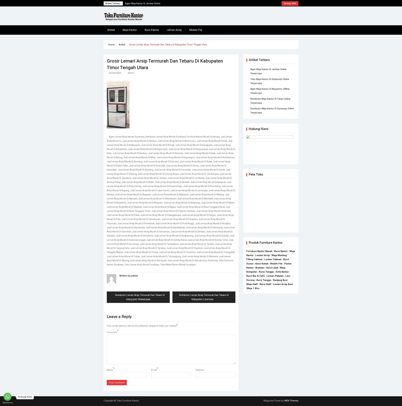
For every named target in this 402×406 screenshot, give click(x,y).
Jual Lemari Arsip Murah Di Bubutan (161, 161)
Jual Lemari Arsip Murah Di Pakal (123, 215)
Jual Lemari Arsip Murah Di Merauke (195, 198)
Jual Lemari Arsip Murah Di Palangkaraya (160, 215)
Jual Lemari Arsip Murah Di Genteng (135, 169)
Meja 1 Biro (253, 288)
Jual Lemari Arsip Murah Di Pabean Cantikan (173, 211)
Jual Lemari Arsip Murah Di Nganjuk (124, 207)
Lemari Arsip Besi (283, 284)
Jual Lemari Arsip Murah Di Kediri (137, 182)
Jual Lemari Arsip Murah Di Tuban (123, 256)
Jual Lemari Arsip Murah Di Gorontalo (172, 169)
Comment (112, 332)
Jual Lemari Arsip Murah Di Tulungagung (161, 256)
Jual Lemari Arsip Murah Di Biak (199, 153)
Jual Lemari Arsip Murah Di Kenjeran (208, 182)
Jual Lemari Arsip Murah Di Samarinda (126, 227)
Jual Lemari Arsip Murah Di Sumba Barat (166, 240)
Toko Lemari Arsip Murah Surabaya (141, 264)
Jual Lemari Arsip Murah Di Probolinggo (174, 223)
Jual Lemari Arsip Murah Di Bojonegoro (175, 157)
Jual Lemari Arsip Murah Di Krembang (201, 186)
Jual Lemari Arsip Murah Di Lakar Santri (149, 190)
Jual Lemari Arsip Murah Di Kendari (172, 182)
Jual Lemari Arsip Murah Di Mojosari (145, 202)
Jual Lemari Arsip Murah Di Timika (141, 252)
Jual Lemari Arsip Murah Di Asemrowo (177, 141)
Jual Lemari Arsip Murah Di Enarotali (147, 165)
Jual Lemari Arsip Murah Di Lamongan (189, 190)
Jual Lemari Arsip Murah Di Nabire (218, 202)
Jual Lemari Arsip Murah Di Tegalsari (185, 248)
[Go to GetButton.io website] (8, 403)
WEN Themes (291, 400)
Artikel (111, 29)
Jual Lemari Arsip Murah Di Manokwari (157, 198)
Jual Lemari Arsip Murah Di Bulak (196, 161)
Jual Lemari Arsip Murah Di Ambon (139, 141)
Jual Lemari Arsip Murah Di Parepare (179, 219)
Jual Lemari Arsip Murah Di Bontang (124, 161)
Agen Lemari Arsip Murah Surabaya (126, 136)
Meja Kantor (130, 29)
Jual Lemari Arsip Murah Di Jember (149, 178)
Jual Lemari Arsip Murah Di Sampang (204, 227)
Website (200, 370)
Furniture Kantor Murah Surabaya (203, 136)
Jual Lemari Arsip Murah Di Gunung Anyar (158, 174)
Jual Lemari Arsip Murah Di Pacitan (213, 211)
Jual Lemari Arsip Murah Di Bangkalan (194, 145)
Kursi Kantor (152, 29)
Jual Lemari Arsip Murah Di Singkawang (173, 235)
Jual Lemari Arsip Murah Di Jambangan (199, 174)
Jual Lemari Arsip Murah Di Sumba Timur (207, 240)
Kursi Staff (265, 284)
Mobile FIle (195, 29)
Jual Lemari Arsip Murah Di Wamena (200, 256)
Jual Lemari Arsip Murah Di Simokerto (134, 235)
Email (154, 370)
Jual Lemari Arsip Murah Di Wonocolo (148, 260)
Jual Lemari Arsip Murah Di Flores (182, 165)
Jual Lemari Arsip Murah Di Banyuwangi (188, 149)
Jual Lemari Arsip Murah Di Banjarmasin (148, 149)
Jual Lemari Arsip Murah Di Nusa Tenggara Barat (201, 207)
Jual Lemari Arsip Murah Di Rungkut (213, 223)
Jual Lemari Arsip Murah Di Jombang (186, 178)
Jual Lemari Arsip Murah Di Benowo (165, 153)
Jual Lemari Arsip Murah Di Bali (211, 141)
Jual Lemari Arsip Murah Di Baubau (129, 153)
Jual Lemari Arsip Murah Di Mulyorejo (181, 202)
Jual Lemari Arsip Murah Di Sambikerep (165, 227)
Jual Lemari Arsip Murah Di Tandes (196, 244)
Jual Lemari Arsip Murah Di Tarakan (148, 248)
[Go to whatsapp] (7, 397)
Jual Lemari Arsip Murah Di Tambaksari (159, 244)
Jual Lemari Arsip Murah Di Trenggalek (215, 252)
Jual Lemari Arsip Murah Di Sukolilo (211, 235)
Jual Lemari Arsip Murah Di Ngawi (159, 207)
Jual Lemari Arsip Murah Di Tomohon (177, 252)
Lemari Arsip (174, 29)
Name (110, 370)
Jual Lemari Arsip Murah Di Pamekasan (140, 219)
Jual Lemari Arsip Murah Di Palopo (199, 215)
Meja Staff (252, 284)
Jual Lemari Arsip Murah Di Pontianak (135, 223)
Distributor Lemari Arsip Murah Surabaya (165, 136)
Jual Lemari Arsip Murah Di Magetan (133, 194)
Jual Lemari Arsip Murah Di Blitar (139, 157)
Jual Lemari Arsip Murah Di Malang (207, 194)
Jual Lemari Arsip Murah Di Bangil (157, 145)
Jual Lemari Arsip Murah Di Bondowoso (215, 157)
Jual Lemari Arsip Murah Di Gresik (208, 169)
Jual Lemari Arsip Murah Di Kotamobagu (162, 186)
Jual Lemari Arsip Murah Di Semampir (150, 231)
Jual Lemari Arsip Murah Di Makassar (170, 194)
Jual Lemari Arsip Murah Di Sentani (187, 231)
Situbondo (213, 260)
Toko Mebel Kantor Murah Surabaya (178, 264)
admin (131, 73)
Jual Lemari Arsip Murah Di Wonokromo (187, 260)
